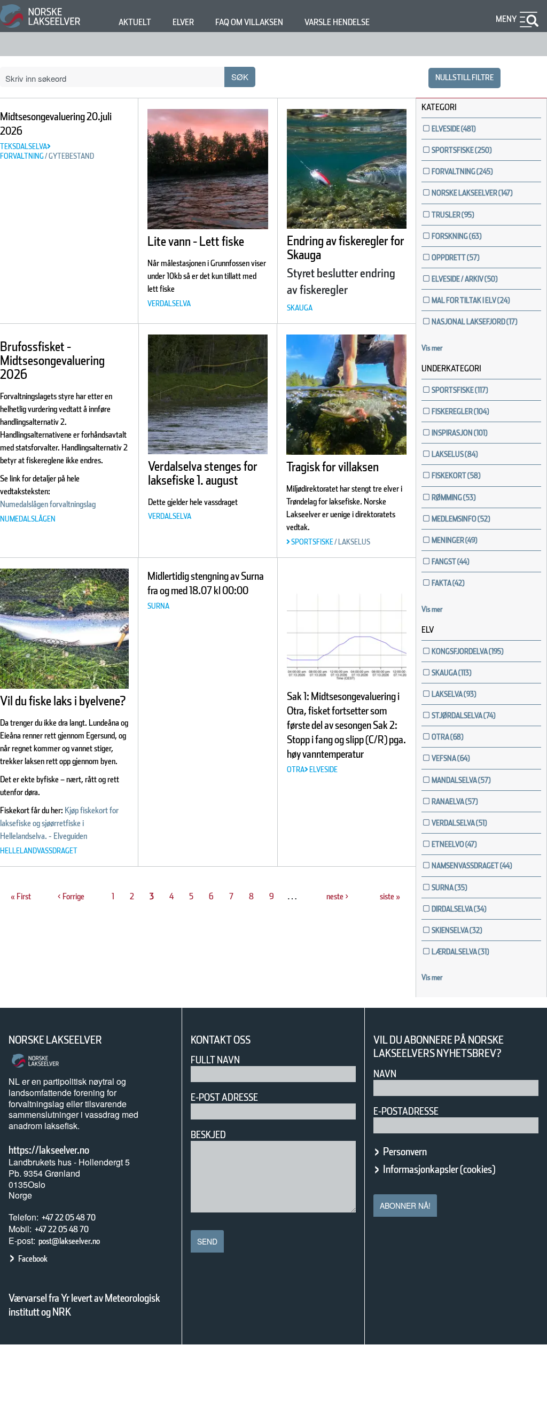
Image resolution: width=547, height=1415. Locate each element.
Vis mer (432, 348)
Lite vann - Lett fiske (195, 241)
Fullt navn (215, 1060)
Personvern (405, 1151)
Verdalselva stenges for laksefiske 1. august (202, 473)
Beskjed (208, 1134)
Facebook (33, 1259)
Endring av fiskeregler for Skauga (345, 247)
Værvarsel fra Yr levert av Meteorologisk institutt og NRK (84, 1305)
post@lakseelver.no (69, 1241)
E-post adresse (224, 1097)
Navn (384, 1073)
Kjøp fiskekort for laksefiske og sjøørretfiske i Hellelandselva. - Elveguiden (59, 823)
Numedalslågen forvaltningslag (48, 504)
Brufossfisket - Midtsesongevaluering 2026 (52, 360)
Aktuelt (135, 22)
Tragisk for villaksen (332, 467)
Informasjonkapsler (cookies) (439, 1169)
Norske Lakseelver (55, 1039)
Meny (506, 19)
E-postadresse (406, 1111)
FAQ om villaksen (249, 22)
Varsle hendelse (337, 22)
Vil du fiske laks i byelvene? (63, 701)
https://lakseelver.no (49, 1150)
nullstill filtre (464, 77)
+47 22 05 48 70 (69, 1217)
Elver (183, 22)
